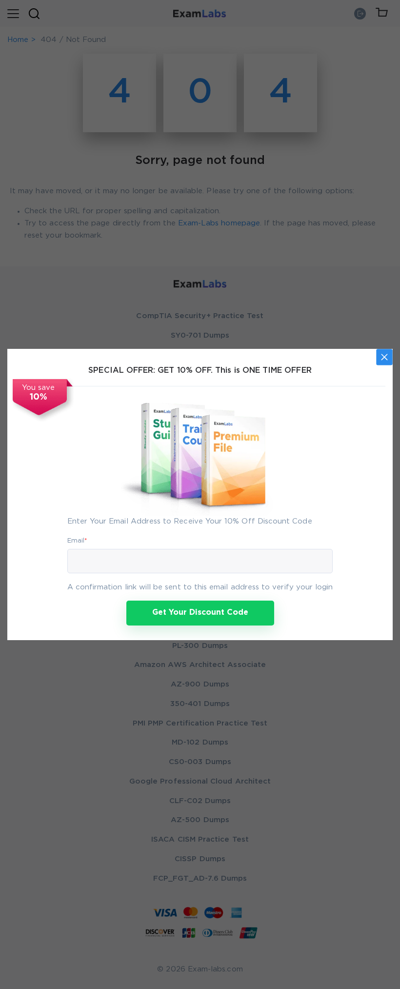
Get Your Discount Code (200, 612)
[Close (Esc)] (384, 357)
